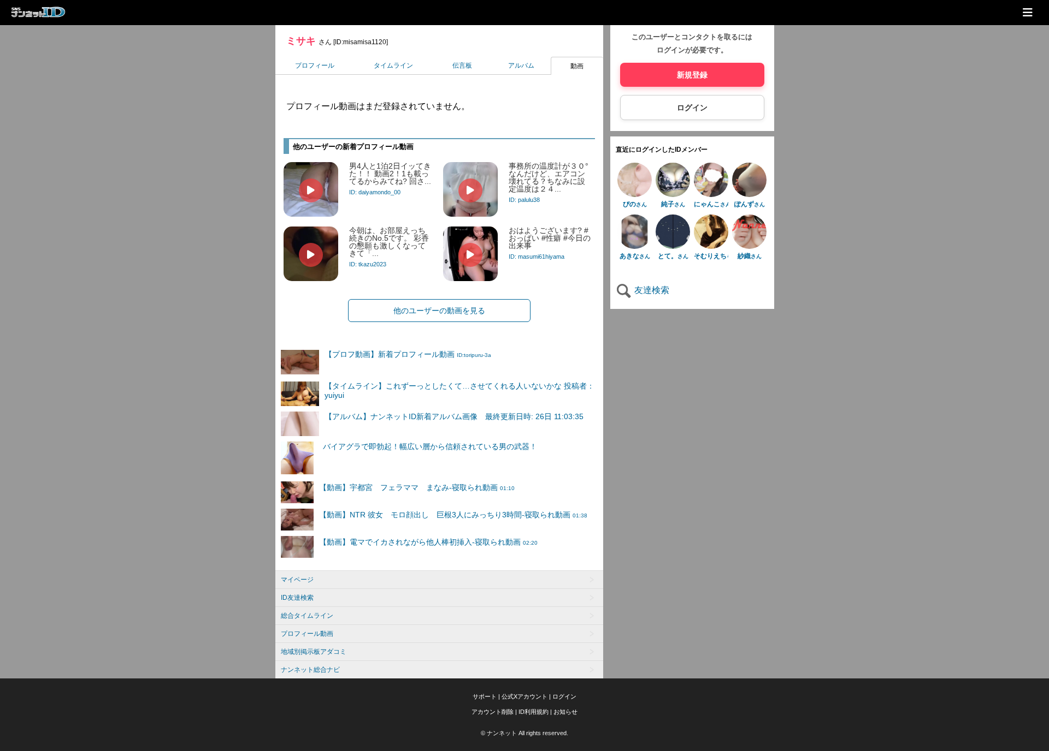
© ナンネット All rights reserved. (524, 733)
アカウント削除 (493, 711)
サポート (485, 696)
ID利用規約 (533, 711)
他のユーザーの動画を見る (439, 310)
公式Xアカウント (524, 696)
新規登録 (692, 74)
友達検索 (650, 290)
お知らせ (565, 711)
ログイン (692, 107)
